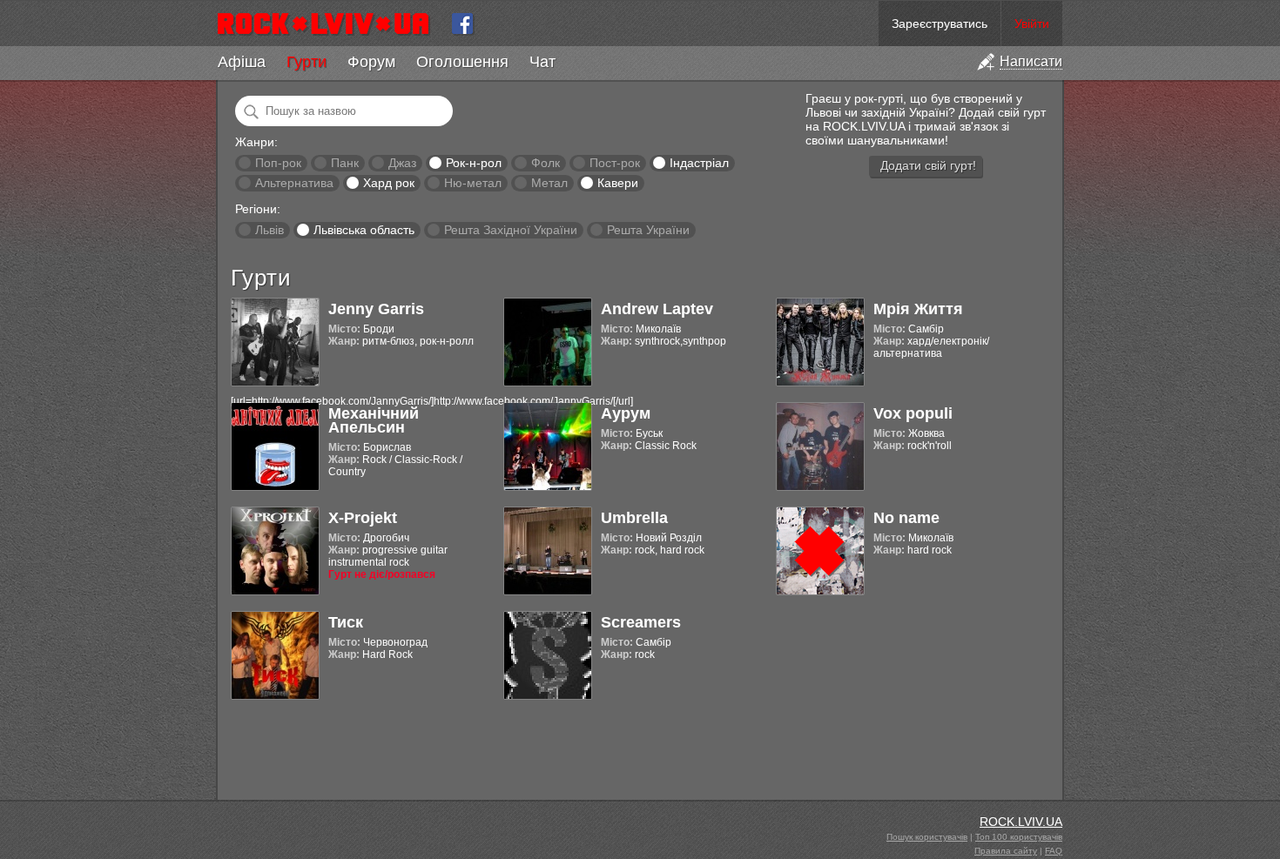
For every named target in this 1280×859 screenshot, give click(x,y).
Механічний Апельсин (373, 420)
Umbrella (634, 518)
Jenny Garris (376, 309)
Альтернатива (294, 183)
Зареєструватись (939, 23)
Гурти (306, 61)
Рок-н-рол (474, 163)
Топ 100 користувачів (1018, 837)
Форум (371, 61)
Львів (269, 230)
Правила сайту (1005, 851)
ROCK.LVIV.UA (1021, 822)
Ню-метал (473, 183)
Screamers (641, 622)
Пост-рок (614, 163)
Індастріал (699, 163)
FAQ (1053, 851)
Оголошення (462, 61)
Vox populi (913, 413)
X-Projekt (362, 518)
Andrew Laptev (657, 309)
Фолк (545, 163)
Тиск (345, 622)
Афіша (242, 61)
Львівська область (363, 230)
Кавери (617, 183)
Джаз (402, 163)
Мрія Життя (918, 309)
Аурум (625, 413)
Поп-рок (278, 163)
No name (906, 518)
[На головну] (330, 23)
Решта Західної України (510, 230)
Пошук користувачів (926, 837)
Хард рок (388, 183)
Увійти (1031, 23)
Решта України (648, 230)
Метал (549, 183)
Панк (345, 163)
